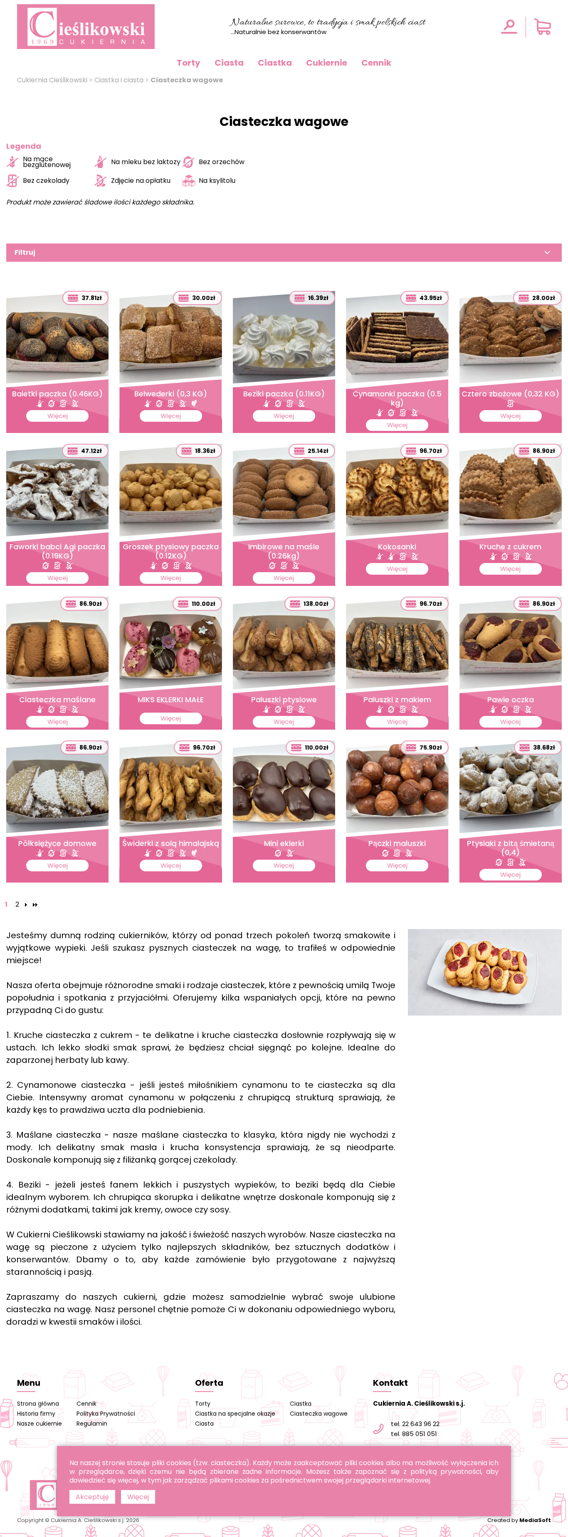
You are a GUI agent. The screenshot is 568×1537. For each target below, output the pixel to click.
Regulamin (92, 1423)
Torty (188, 63)
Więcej (138, 1497)
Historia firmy (36, 1413)
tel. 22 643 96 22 (415, 1423)
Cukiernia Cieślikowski (52, 80)
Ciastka (275, 63)
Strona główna (38, 1403)
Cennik (376, 63)
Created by (519, 1520)
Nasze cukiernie (39, 1423)
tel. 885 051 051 (414, 1433)
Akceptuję (92, 1497)
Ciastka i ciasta (118, 80)
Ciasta (229, 63)
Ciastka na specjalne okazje (235, 1413)
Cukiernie (326, 63)
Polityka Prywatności (106, 1413)
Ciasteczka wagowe (319, 1413)
